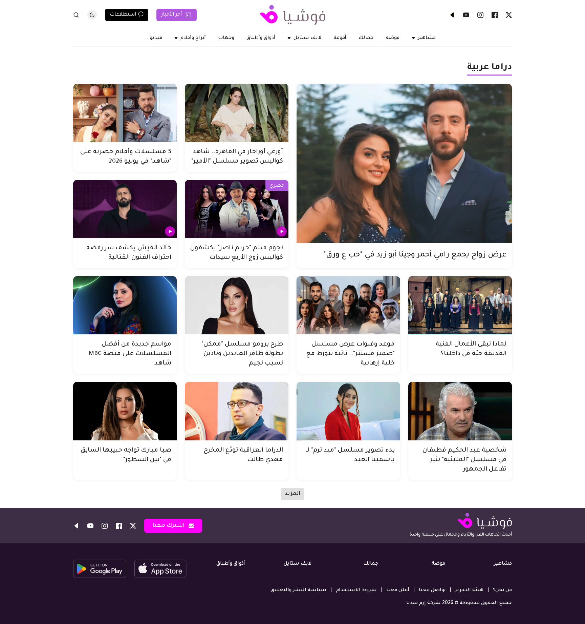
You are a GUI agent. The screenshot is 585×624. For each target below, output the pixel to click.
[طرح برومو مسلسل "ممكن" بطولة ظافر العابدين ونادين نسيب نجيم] (236, 305)
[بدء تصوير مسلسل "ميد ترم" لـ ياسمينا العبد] (348, 411)
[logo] (292, 15)
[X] (509, 15)
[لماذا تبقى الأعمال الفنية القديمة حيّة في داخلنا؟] (460, 305)
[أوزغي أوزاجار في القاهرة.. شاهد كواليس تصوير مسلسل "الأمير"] (236, 113)
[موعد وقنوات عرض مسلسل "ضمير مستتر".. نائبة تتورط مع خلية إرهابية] (348, 305)
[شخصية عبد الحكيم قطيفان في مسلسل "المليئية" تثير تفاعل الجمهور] (460, 411)
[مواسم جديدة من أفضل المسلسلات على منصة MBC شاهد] (125, 305)
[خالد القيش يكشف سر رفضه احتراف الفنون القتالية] (125, 209)
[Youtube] (466, 15)
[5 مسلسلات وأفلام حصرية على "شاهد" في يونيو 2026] (125, 113)
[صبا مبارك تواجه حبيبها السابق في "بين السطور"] (125, 411)
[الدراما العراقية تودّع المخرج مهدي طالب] (236, 411)
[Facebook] (495, 15)
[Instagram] (480, 15)
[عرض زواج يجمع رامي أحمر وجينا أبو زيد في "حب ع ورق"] (404, 163)
